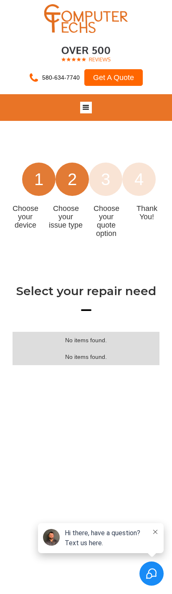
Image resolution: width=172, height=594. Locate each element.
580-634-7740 (61, 77)
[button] (86, 107)
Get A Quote (113, 77)
